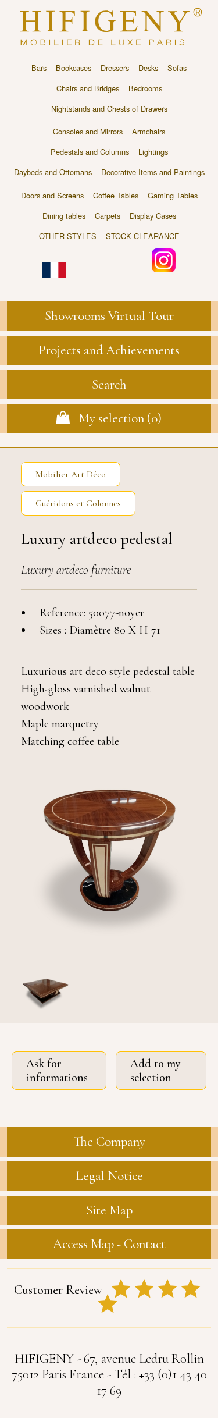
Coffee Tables (115, 195)
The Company (109, 1141)
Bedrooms (145, 88)
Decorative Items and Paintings (153, 171)
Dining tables (63, 215)
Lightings (153, 151)
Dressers (115, 67)
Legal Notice (109, 1176)
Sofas (177, 67)
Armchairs (148, 131)
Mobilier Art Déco (70, 474)
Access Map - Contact (109, 1244)
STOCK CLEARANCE (143, 235)
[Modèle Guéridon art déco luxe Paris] (45, 991)
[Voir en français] (54, 262)
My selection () (116, 418)
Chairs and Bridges (87, 88)
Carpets (107, 215)
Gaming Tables (173, 195)
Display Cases (153, 215)
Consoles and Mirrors (88, 131)
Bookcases (73, 67)
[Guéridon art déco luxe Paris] (109, 855)
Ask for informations (57, 1071)
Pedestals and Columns (90, 151)
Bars (39, 67)
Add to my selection (155, 1071)
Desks (148, 67)
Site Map (109, 1210)
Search (109, 384)
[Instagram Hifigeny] (164, 259)
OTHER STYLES (68, 235)
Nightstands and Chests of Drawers (109, 108)
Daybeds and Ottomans (53, 171)
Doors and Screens (52, 195)
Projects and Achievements (109, 350)
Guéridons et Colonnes (78, 503)
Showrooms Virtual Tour (109, 316)
